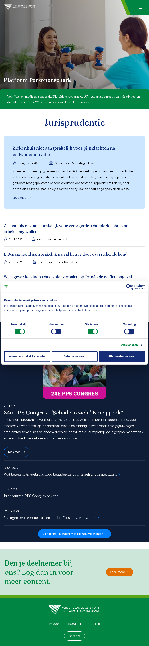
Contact (74, 636)
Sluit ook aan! (80, 102)
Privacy (54, 624)
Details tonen (129, 344)
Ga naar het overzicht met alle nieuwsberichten (72, 534)
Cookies (94, 624)
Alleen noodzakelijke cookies (27, 356)
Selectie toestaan (74, 356)
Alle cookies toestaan (121, 356)
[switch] (56, 331)
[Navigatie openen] (140, 7)
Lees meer (14, 452)
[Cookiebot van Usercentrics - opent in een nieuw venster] (129, 287)
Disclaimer (74, 624)
